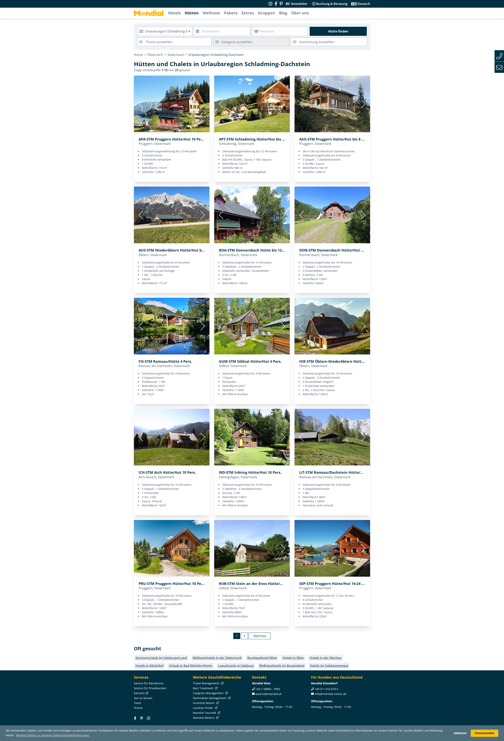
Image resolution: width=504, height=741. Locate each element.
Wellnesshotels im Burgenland (281, 665)
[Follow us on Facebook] (276, 3)
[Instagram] (148, 718)
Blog (283, 13)
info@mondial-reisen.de (330, 694)
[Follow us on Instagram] (270, 3)
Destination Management (210, 698)
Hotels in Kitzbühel (149, 665)
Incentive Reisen (204, 703)
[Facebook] (135, 718)
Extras (248, 13)
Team (137, 703)
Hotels (174, 13)
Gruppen (266, 13)
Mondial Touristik (205, 713)
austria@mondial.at (269, 694)
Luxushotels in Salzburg (236, 665)
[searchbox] (179, 41)
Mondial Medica (204, 718)
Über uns (300, 13)
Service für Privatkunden (150, 688)
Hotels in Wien (293, 658)
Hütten (192, 13)
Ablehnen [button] (460, 733)
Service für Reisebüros (149, 683)
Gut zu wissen (143, 698)
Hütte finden (338, 31)
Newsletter (299, 4)
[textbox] (251, 41)
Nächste (260, 636)
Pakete (231, 13)
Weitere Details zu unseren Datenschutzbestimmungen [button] (52, 735)
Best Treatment (203, 688)
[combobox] (164, 31)
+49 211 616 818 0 (326, 689)
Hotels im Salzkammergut (329, 665)
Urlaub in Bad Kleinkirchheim (190, 665)
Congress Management (208, 693)
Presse (138, 708)
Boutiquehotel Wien (262, 658)
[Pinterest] (281, 3)
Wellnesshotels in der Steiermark (217, 658)
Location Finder (203, 708)
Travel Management (206, 683)
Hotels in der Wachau (325, 658)
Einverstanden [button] (484, 733)
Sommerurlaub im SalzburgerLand (161, 658)
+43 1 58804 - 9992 (268, 689)
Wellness (211, 13)
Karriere (139, 693)
